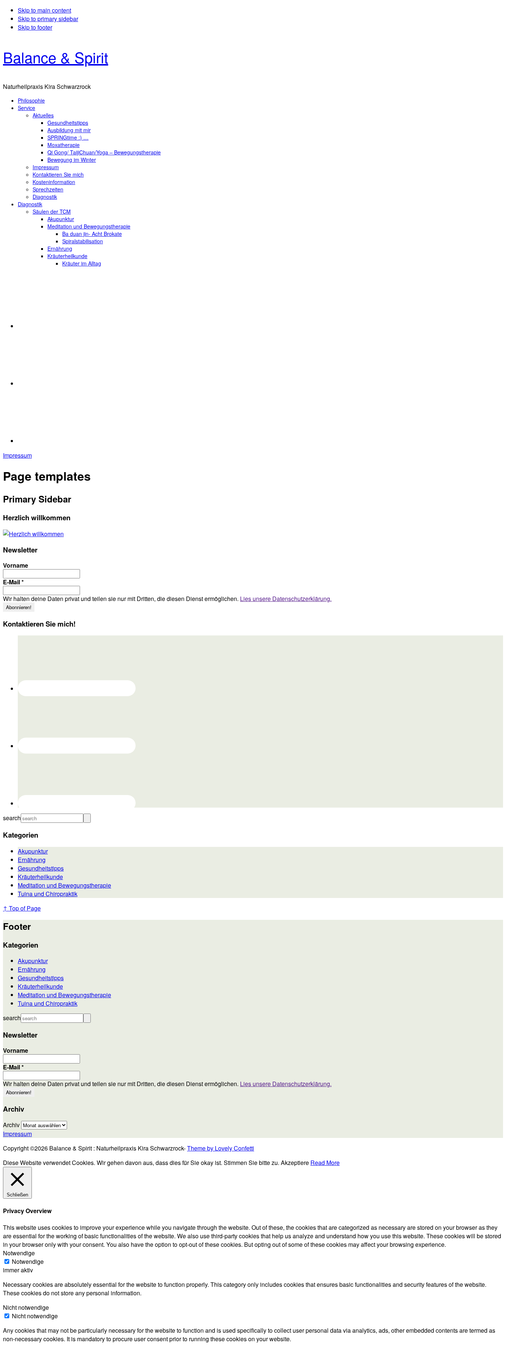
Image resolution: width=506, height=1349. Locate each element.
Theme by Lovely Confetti (220, 1148)
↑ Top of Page (22, 908)
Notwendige (28, 1261)
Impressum (17, 455)
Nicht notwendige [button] (26, 1307)
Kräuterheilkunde (40, 876)
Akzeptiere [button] (295, 1162)
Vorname (15, 565)
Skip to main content (44, 10)
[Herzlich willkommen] (33, 534)
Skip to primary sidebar (48, 18)
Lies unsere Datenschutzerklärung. (286, 598)
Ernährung (32, 859)
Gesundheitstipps (41, 868)
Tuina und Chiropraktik (47, 893)
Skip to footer (35, 27)
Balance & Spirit (55, 56)
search (12, 818)
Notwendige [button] (19, 1253)
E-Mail (13, 582)
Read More (325, 1162)
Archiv (11, 1125)
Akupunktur (33, 851)
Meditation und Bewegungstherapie (64, 885)
